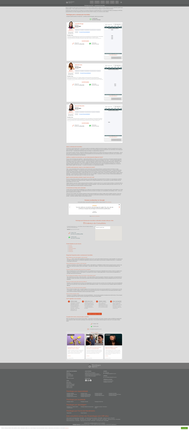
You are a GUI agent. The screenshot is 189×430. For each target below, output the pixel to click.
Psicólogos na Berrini (70, 401)
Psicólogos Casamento (98, 393)
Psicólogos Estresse (70, 395)
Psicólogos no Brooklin (84, 401)
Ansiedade (70, 246)
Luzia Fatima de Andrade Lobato (97, 419)
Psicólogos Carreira (84, 393)
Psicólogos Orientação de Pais (86, 395)
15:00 (109, 122)
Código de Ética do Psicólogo (90, 372)
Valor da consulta (69, 387)
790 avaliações (108, 202)
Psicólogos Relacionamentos (99, 395)
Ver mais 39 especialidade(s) (85, 73)
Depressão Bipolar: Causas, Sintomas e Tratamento (111, 348)
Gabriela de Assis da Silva (70, 419)
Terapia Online (69, 412)
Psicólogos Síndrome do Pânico (72, 396)
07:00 (112, 29)
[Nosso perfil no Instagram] (88, 380)
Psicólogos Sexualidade (112, 395)
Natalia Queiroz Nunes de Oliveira (85, 420)
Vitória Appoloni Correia (99, 420)
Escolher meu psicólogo (70, 385)
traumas (70, 258)
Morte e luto (71, 251)
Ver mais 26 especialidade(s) (84, 114)
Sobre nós (68, 372)
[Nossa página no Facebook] (90, 380)
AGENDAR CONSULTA (116, 57)
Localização (103, 423)
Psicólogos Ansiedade (70, 393)
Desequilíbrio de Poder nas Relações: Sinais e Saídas (74, 348)
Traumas (70, 245)
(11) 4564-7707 (86, 423)
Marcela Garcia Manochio (111, 419)
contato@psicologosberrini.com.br (95, 423)
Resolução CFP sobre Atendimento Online (92, 373)
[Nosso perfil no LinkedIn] (86, 380)
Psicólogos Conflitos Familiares (86, 394)
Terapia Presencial (84, 412)
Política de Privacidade (70, 378)
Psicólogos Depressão (98, 394)
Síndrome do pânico (72, 248)
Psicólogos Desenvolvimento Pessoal (115, 394)
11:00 (112, 35)
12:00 (112, 37)
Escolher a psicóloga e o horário (95, 313)
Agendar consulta (69, 386)
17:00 (115, 85)
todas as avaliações (95, 216)
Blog (67, 377)
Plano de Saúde (69, 383)
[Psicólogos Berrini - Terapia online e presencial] (95, 366)
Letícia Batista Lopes (83, 419)
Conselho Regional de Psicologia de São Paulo (92, 374)
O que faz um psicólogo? (70, 384)
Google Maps (113, 424)
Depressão (71, 249)
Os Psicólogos (68, 373)
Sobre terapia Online (69, 374)
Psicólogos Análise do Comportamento (87, 406)
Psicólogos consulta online (107, 382)
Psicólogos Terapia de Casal (85, 396)
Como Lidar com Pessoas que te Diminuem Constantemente (93, 348)
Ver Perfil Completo (85, 40)
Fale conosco (68, 382)
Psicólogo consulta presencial (108, 380)
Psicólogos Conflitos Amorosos (72, 394)
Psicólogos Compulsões (113, 393)
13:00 (112, 38)
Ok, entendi (184, 428)
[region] (94, 428)
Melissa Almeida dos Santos (70, 420)
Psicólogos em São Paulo (99, 401)
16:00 (115, 84)
